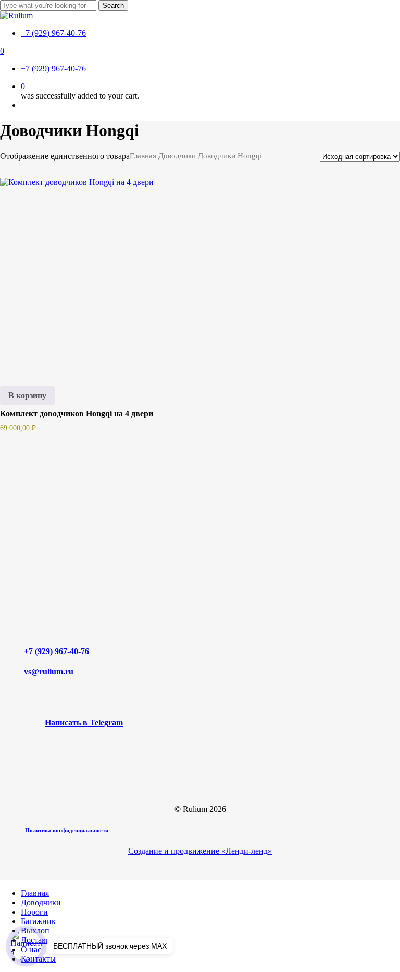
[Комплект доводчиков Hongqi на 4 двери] (96, 274)
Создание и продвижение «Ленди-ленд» (200, 850)
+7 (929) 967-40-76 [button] (56, 651)
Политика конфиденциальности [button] (66, 830)
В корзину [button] (27, 395)
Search (113, 5)
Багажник (38, 921)
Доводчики (177, 156)
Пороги (34, 911)
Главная (143, 156)
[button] (84, 722)
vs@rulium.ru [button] (48, 671)
